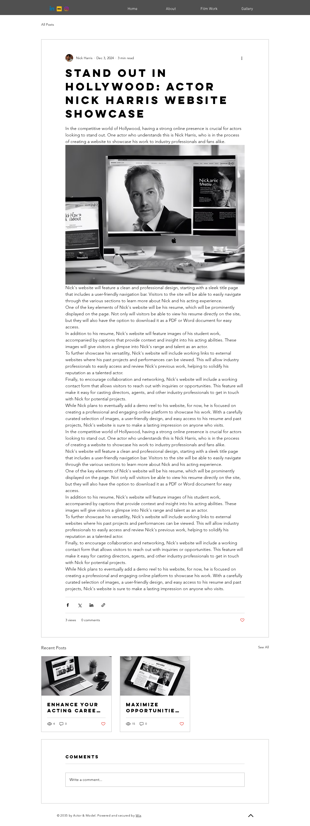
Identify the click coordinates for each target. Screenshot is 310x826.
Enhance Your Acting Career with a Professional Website (74, 707)
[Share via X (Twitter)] (79, 605)
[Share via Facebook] (67, 605)
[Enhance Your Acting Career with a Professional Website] (76, 676)
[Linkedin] (52, 9)
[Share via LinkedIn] (91, 605)
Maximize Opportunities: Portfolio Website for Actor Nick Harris (154, 707)
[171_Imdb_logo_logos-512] (59, 9)
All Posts (47, 24)
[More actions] (242, 58)
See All (263, 647)
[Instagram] (66, 9)
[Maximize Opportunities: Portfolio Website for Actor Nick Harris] (155, 676)
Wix (138, 815)
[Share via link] (103, 605)
